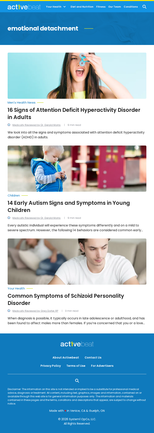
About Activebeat (66, 357)
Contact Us (93, 357)
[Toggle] (64, 6)
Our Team (114, 6)
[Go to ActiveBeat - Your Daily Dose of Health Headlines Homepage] (24, 6)
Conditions (131, 6)
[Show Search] (144, 7)
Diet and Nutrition (82, 6)
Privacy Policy (51, 366)
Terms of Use (75, 366)
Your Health (53, 6)
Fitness (100, 6)
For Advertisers (102, 366)
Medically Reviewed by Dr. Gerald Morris (36, 125)
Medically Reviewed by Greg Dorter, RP (35, 311)
